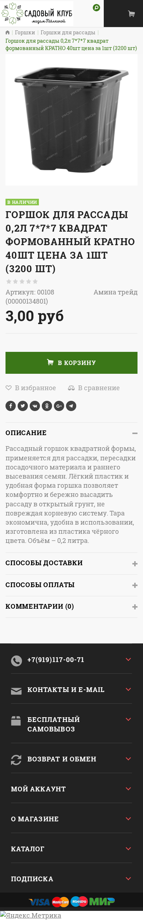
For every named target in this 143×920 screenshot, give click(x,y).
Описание (26, 432)
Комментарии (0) (40, 606)
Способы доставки (44, 562)
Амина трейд (116, 292)
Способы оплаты (40, 584)
